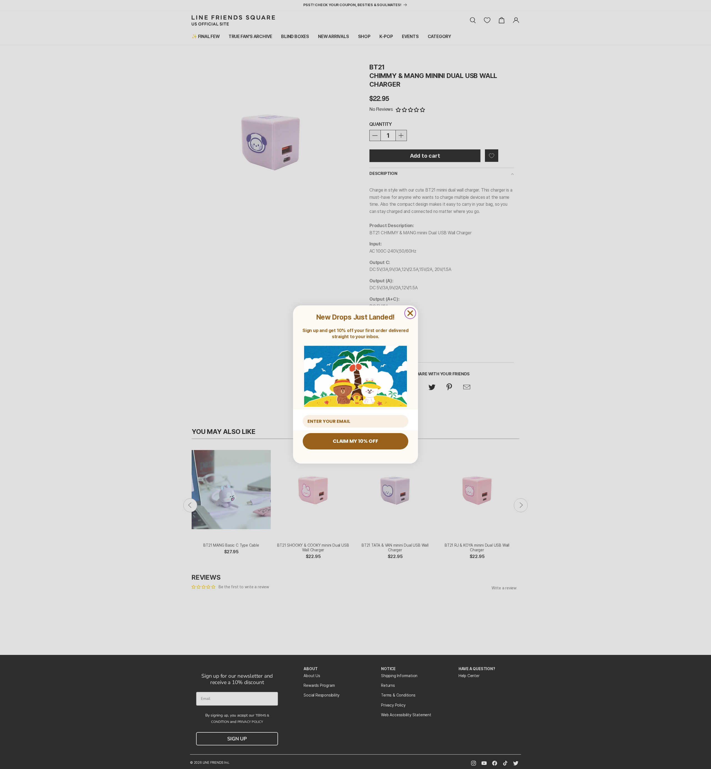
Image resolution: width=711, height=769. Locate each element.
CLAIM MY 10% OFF (355, 441)
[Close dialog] (410, 313)
